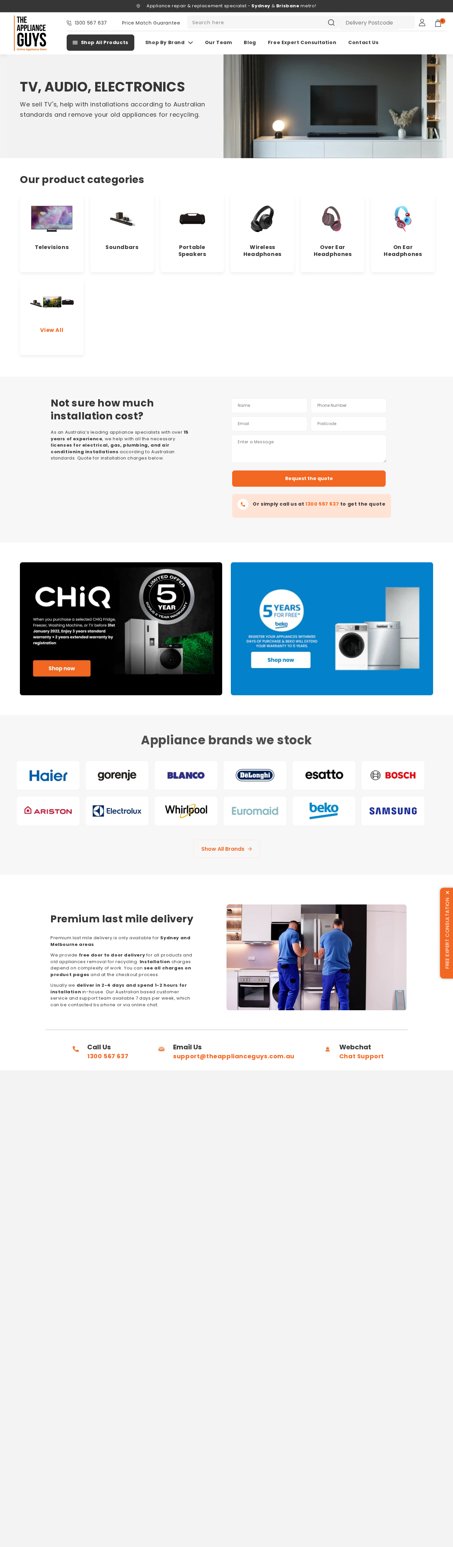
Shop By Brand (165, 42)
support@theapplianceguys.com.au (233, 1056)
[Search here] (331, 22)
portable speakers (192, 250)
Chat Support (361, 1056)
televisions (52, 247)
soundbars (121, 247)
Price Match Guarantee (151, 23)
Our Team (218, 42)
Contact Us (363, 42)
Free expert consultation (302, 42)
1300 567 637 (91, 23)
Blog (250, 42)
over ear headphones (333, 250)
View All (52, 330)
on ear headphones (403, 250)
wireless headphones (262, 250)
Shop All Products (104, 42)
